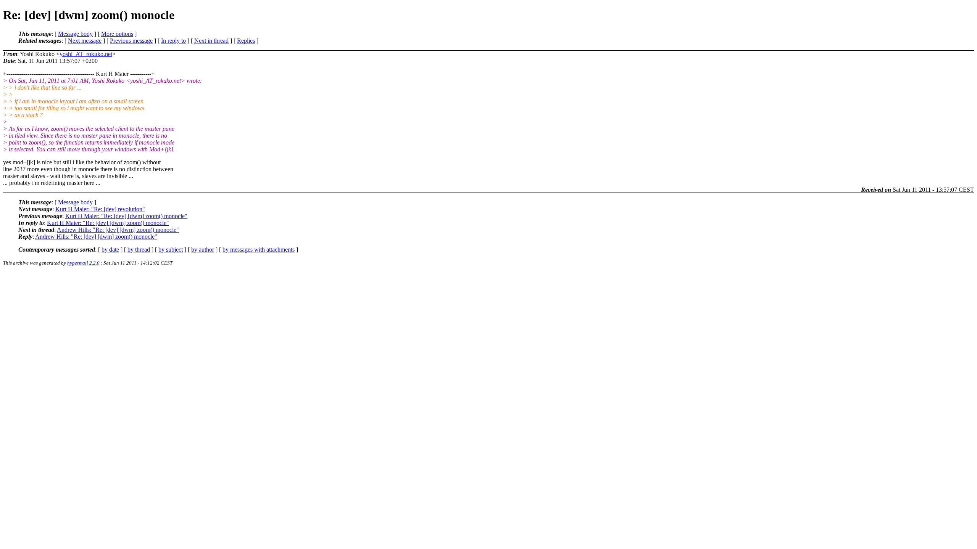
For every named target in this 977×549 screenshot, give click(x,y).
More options (117, 33)
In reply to (173, 40)
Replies (246, 40)
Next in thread (211, 40)
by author (202, 249)
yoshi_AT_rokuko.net (86, 54)
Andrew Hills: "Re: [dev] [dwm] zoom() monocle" (118, 229)
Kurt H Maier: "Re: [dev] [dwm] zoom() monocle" (126, 216)
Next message (85, 40)
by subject (170, 249)
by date (110, 249)
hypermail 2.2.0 (83, 263)
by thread (138, 249)
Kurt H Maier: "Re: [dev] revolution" (100, 209)
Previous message (131, 40)
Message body (75, 33)
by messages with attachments (258, 249)
